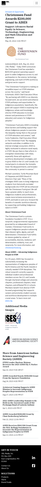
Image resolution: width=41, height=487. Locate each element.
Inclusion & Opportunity (14, 12)
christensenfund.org (13, 248)
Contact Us (5, 466)
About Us (5, 468)
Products (4, 477)
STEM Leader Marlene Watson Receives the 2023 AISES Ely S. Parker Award (20, 364)
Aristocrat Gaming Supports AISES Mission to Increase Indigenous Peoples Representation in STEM (19, 389)
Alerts (3, 480)
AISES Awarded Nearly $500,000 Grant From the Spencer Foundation (20, 377)
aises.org (8, 301)
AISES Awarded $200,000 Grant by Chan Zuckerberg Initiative (18, 415)
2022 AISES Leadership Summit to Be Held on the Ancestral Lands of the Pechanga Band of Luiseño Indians (20, 403)
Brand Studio (6, 482)
